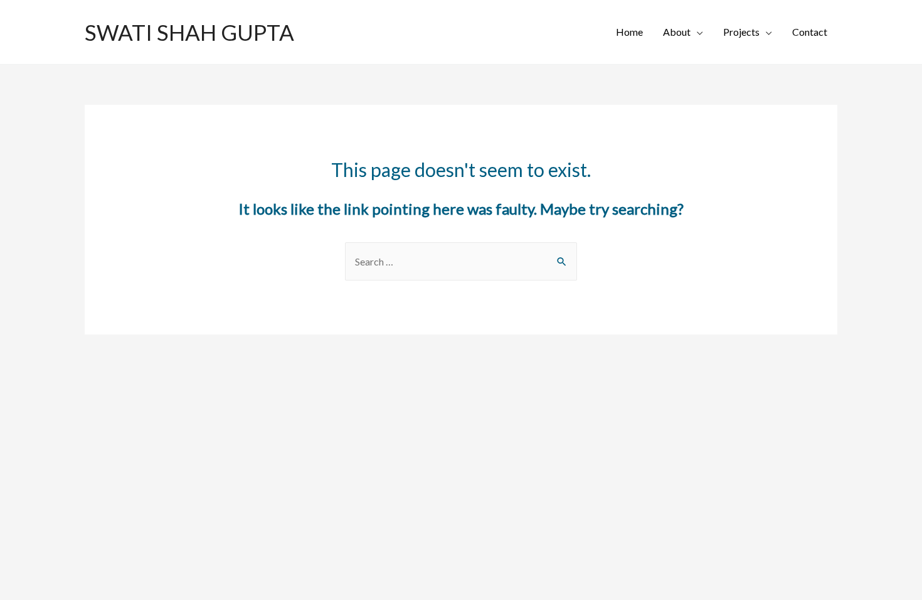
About (677, 32)
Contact (809, 32)
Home (629, 32)
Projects (741, 32)
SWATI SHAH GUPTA (189, 32)
